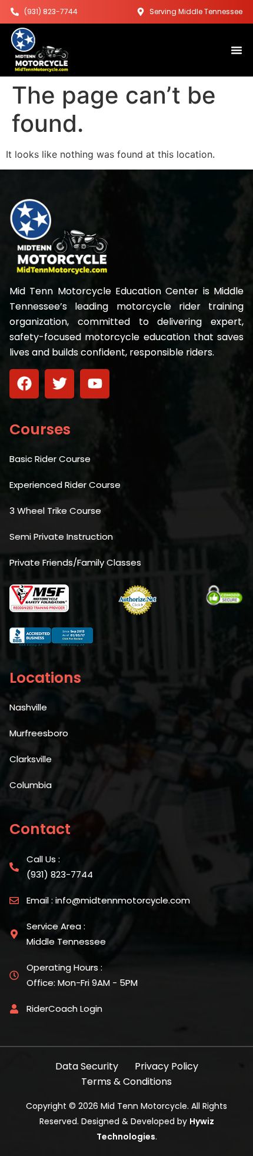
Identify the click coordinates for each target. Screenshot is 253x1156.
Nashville (28, 707)
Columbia (30, 785)
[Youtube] (94, 383)
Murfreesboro (38, 733)
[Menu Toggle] (236, 50)
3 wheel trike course (55, 510)
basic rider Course (50, 459)
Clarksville (30, 759)
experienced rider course (65, 485)
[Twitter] (59, 383)
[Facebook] (24, 383)
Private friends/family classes (75, 562)
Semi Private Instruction (61, 536)
